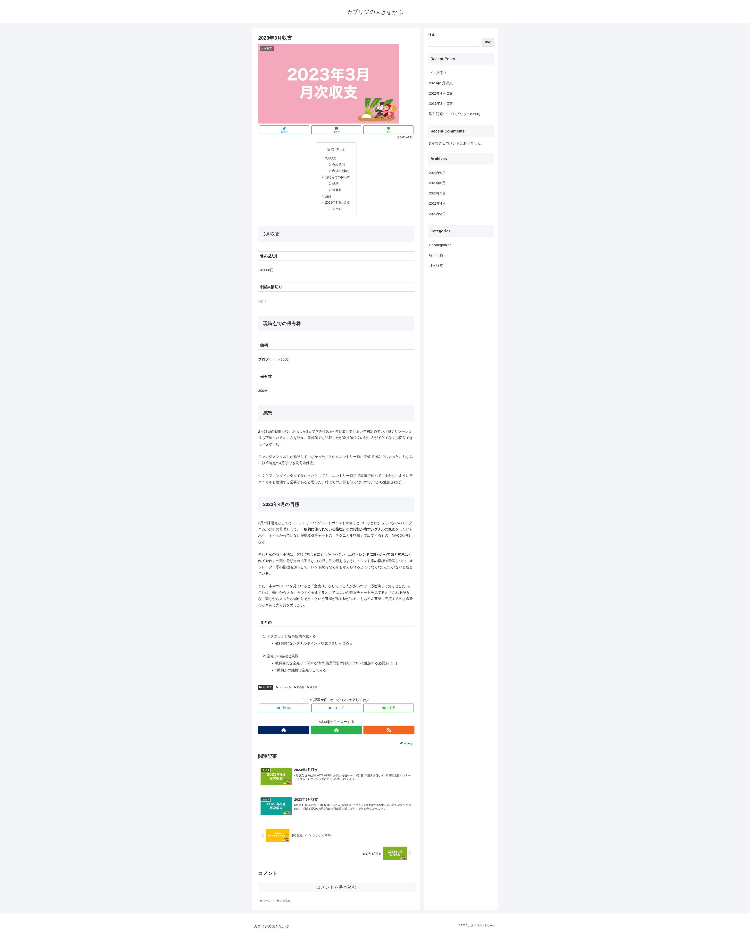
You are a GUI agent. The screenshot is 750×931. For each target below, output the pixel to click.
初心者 (300, 687)
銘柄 (335, 183)
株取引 (313, 687)
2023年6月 (437, 183)
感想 (328, 196)
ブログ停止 (437, 73)
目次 (330, 149)
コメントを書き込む (336, 887)
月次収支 (267, 687)
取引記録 (436, 255)
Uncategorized (440, 245)
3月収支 (330, 158)
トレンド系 (285, 687)
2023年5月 (437, 193)
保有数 (337, 190)
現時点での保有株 (337, 177)
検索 (431, 35)
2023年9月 (437, 173)
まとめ (337, 208)
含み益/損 (339, 164)
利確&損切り (341, 171)
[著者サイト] (283, 730)
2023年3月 (437, 214)
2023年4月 (437, 203)
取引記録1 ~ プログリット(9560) (454, 114)
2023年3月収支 (441, 104)
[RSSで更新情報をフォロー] (388, 730)
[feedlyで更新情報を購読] (336, 730)
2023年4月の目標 (337, 202)
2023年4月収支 (441, 93)
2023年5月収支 (441, 83)
